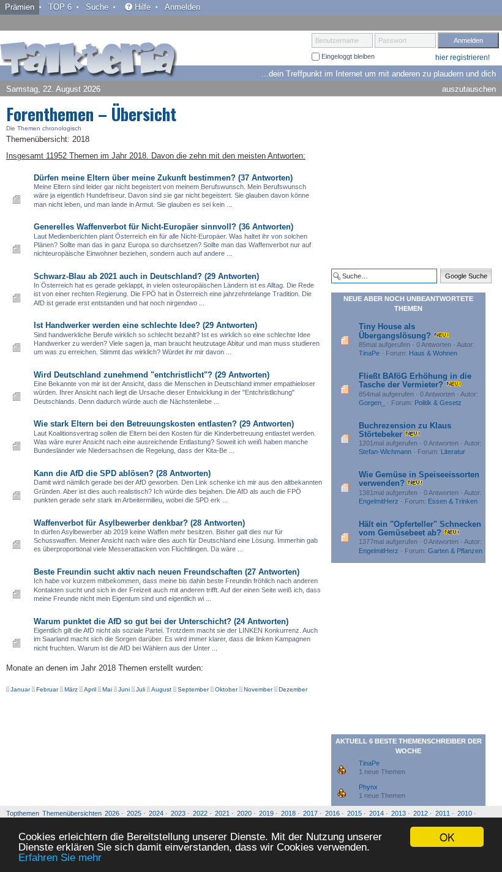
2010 (464, 813)
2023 (178, 813)
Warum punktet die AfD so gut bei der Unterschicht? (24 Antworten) (161, 621)
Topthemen (22, 813)
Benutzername (337, 40)
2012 (420, 813)
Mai (107, 689)
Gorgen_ (372, 402)
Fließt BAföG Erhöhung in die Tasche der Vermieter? (415, 380)
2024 (156, 813)
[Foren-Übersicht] (89, 60)
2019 (266, 813)
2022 (200, 813)
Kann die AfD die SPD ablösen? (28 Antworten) (122, 473)
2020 (244, 813)
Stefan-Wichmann (385, 451)
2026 (112, 813)
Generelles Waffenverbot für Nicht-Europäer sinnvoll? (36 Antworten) (163, 226)
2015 (354, 813)
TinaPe (369, 353)
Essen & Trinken (453, 501)
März (71, 689)
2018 (288, 813)
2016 (332, 813)
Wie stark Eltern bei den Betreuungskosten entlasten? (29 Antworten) (164, 423)
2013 (398, 813)
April (90, 689)
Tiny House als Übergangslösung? (395, 331)
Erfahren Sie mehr (60, 857)
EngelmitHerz (379, 501)
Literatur (453, 451)
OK (447, 836)
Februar (47, 689)
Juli (140, 689)
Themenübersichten (72, 813)
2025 (134, 813)
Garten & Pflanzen (455, 550)
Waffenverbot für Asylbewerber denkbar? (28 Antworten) (139, 522)
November (258, 689)
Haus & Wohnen (433, 353)
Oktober (226, 689)
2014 (376, 813)
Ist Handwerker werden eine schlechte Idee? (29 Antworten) (145, 325)
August (161, 689)
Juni (124, 689)
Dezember (293, 689)
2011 (442, 813)
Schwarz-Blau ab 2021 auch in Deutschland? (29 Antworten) (146, 276)
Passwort (392, 40)
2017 (310, 813)
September (193, 689)
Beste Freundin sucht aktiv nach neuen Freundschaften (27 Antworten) (166, 571)
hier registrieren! (462, 57)
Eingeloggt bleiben (347, 56)
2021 (222, 813)
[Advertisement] (416, 182)
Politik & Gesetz (438, 402)
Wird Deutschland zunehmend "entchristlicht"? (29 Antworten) (151, 374)
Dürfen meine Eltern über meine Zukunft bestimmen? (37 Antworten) (163, 177)
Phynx (368, 787)
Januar (20, 689)
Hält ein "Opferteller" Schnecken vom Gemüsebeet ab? (420, 528)
